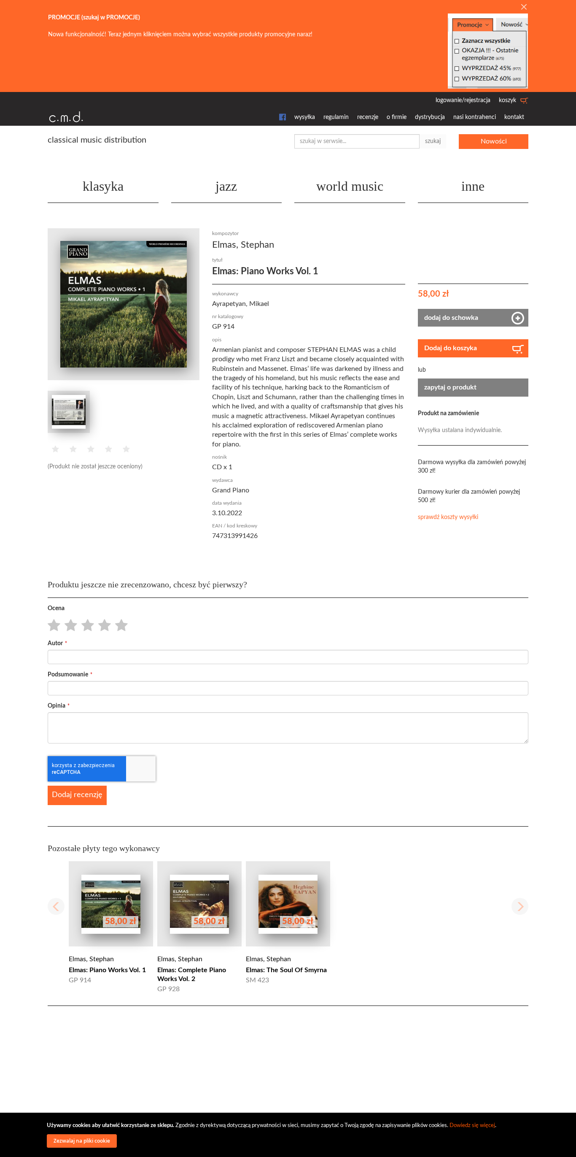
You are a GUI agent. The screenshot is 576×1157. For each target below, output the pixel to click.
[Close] (523, 8)
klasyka (103, 186)
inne (472, 186)
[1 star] (52, 626)
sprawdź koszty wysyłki (448, 517)
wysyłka (304, 117)
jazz (226, 186)
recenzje (367, 117)
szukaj (433, 141)
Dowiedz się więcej (472, 1125)
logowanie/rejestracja (463, 100)
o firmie (396, 117)
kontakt (514, 117)
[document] (289, 1135)
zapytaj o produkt (450, 387)
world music (349, 186)
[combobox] (357, 141)
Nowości (494, 141)
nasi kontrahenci (474, 117)
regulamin (336, 117)
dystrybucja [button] (430, 117)
